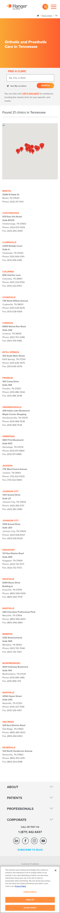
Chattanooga (10, 213)
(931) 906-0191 (17, 256)
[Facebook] (25, 840)
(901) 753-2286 (17, 337)
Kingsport (8, 549)
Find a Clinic (47, 16)
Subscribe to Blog (30, 849)
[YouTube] (43, 840)
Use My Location (18, 86)
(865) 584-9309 (18, 593)
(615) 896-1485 (17, 677)
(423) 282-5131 (17, 505)
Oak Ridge (8, 721)
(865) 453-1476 (17, 758)
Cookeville (8, 297)
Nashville (8, 692)
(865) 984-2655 (18, 619)
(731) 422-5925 (17, 476)
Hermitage (8, 436)
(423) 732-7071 (17, 564)
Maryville (8, 608)
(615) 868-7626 (17, 421)
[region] (30, 889)
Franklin (7, 378)
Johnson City (10, 491)
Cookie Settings (30, 892)
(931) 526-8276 (17, 308)
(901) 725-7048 (17, 648)
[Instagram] (34, 840)
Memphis (7, 634)
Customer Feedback (30, 864)
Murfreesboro (11, 663)
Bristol (6, 191)
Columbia (8, 271)
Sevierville (8, 747)
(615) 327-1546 (17, 706)
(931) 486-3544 (17, 392)
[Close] (55, 870)
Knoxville (8, 579)
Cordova (7, 323)
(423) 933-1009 (17, 227)
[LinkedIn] (16, 840)
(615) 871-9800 (17, 450)
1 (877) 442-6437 (30, 93)
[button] (33, 151)
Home (38, 15)
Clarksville (9, 242)
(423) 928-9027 (17, 535)
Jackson (7, 465)
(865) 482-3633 (17, 732)
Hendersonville (11, 407)
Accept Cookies (30, 908)
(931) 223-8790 (17, 282)
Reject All (30, 900)
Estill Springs (10, 352)
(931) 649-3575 (17, 363)
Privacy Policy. (20, 886)
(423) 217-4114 (16, 201)
